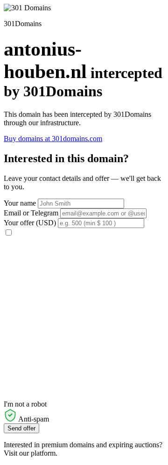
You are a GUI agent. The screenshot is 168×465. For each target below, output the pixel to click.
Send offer (21, 428)
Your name (20, 203)
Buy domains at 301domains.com (53, 139)
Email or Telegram (31, 213)
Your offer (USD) (30, 223)
